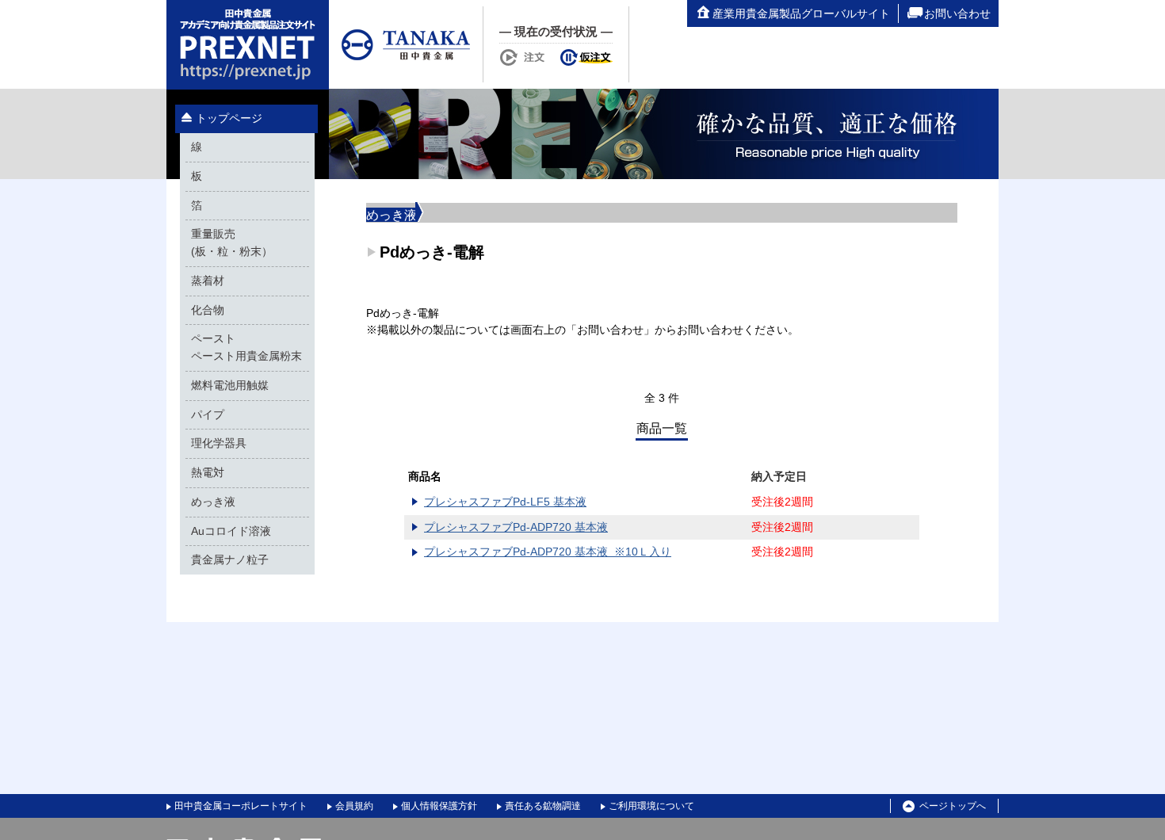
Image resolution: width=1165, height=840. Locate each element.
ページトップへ (952, 806)
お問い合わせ (957, 13)
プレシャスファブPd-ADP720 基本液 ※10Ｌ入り (547, 552)
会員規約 (354, 806)
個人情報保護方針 (439, 806)
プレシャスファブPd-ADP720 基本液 (516, 527)
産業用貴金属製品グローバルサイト (801, 13)
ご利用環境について (651, 806)
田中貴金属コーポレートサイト (240, 806)
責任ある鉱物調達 (543, 806)
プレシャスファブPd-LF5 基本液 (505, 502)
